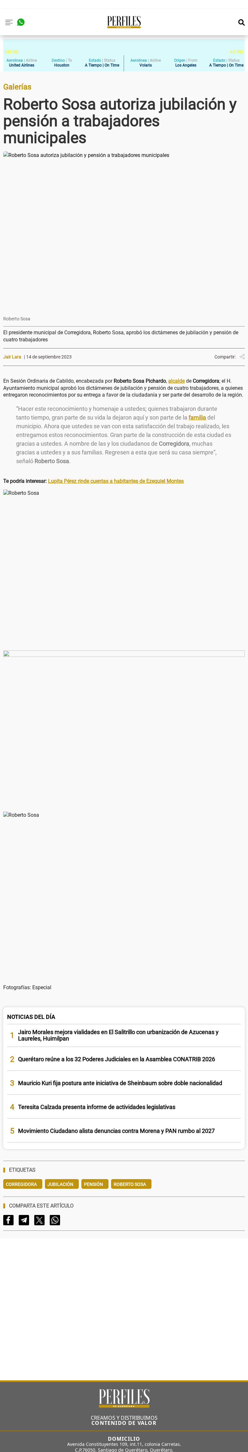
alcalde (176, 381)
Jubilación (60, 1184)
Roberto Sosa (130, 1184)
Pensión (93, 1184)
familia (197, 417)
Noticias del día (31, 1016)
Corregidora (21, 1184)
